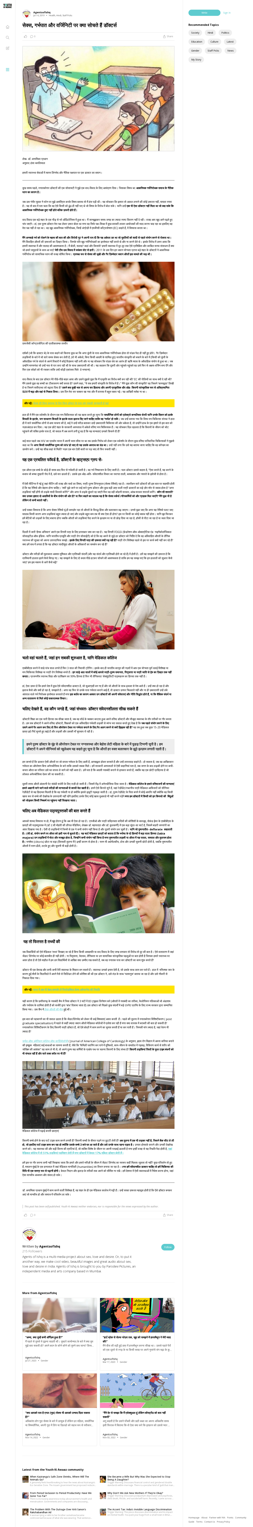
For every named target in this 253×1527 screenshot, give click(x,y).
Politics (225, 32)
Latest (230, 41)
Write (204, 12)
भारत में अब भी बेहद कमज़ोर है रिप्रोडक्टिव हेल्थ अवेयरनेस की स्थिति (66, 989)
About (204, 1517)
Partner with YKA (217, 1517)
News (230, 50)
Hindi (210, 32)
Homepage (194, 1517)
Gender (195, 50)
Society (195, 32)
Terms (199, 1521)
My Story (196, 59)
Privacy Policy (223, 1521)
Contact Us (209, 1521)
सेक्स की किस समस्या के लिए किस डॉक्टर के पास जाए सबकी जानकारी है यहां (71, 403)
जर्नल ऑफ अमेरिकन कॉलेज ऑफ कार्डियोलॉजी (45, 1041)
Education (196, 41)
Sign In (227, 12)
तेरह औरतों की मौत (53, 1009)
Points (230, 1517)
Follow (168, 1247)
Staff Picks (213, 50)
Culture (214, 41)
